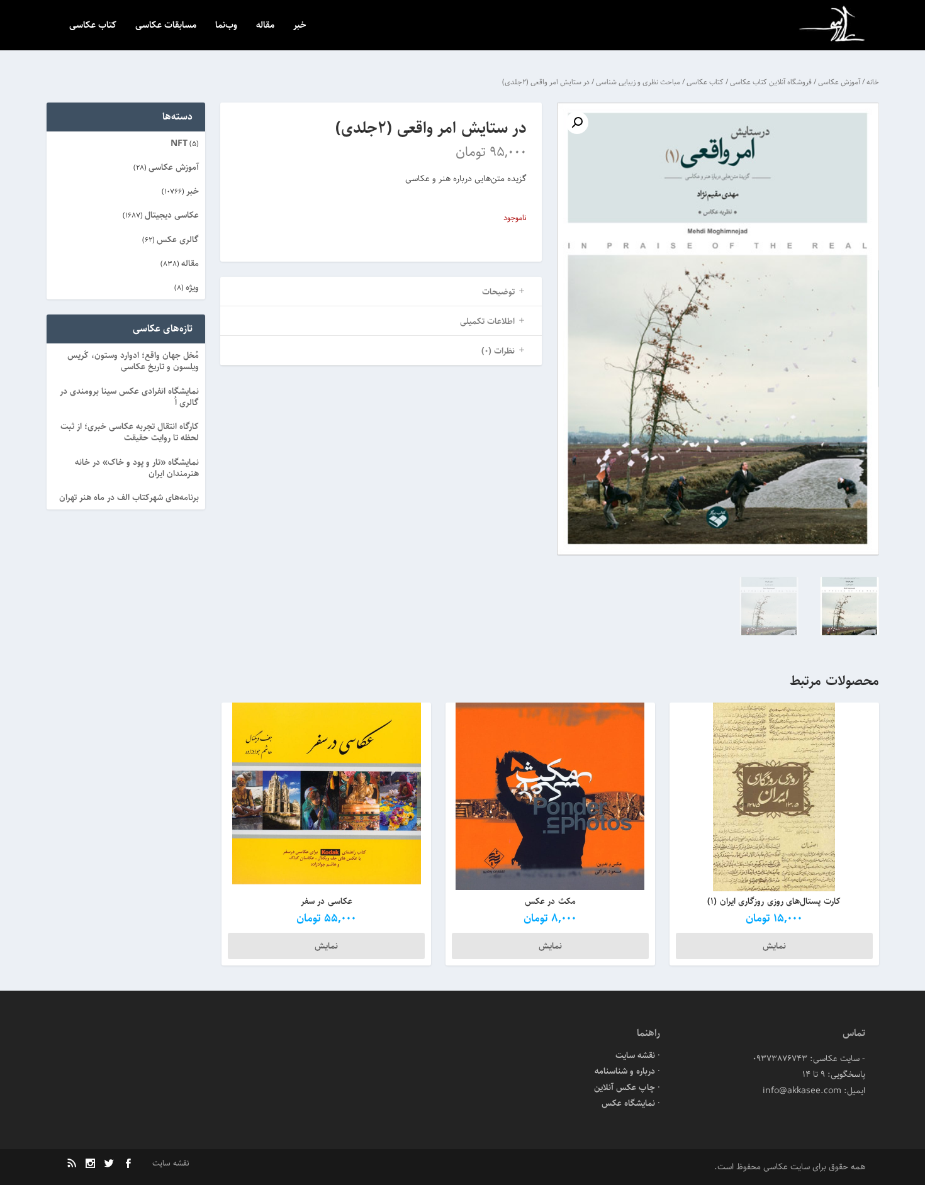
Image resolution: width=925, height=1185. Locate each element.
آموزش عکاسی (839, 82)
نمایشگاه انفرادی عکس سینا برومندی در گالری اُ (129, 396)
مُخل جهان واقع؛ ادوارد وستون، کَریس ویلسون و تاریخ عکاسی (133, 361)
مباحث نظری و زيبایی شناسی (638, 82)
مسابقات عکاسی (165, 26)
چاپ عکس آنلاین (624, 1087)
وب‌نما (226, 26)
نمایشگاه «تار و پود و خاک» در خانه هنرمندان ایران (137, 468)
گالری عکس (178, 240)
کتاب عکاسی (92, 26)
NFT (179, 143)
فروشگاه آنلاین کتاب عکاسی (771, 82)
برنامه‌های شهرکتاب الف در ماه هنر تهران (129, 497)
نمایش (774, 946)
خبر (299, 26)
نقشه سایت (635, 1055)
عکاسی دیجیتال (172, 215)
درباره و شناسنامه (625, 1071)
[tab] (381, 291)
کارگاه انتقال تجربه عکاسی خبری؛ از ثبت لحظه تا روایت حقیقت (129, 432)
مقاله (265, 26)
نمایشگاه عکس (628, 1103)
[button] (577, 122)
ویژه (192, 287)
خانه (872, 82)
